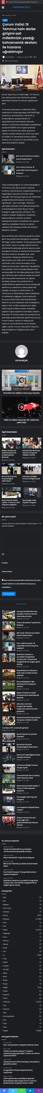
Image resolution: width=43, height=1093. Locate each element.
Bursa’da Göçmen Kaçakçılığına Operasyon (9, 478)
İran (4, 951)
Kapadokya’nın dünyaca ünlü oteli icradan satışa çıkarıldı (27, 673)
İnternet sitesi (7, 571)
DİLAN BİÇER (9, 57)
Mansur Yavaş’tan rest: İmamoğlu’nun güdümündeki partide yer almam (27, 821)
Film (4, 926)
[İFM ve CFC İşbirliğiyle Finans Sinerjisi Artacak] (8, 758)
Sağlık (5, 987)
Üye (4, 1020)
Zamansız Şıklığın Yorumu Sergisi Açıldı (31, 477)
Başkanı (6, 904)
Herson (5, 944)
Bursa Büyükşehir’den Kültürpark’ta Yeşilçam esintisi (26, 684)
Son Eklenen (21, 604)
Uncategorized (8, 1016)
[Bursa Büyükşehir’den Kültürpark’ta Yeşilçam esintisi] (8, 684)
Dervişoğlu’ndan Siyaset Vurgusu (29, 501)
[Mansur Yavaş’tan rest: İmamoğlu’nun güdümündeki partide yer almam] (8, 820)
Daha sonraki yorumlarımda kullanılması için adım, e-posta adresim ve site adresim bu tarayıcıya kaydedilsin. (21, 583)
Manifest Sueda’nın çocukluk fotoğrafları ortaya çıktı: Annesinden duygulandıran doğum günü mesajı (28, 659)
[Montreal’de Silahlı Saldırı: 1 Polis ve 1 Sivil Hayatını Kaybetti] (11, 492)
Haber (14, 15)
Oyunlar (6, 969)
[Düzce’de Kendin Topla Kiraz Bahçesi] (8, 625)
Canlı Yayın (7, 908)
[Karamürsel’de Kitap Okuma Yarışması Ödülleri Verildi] (31, 443)
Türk (4, 1005)
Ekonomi (6, 919)
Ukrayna (6, 1009)
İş (3, 955)
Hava (5, 937)
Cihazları (6, 912)
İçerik (5, 948)
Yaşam (5, 1031)
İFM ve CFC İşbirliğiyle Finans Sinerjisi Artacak (28, 756)
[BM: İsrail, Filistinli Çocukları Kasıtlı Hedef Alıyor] (8, 159)
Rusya (5, 984)
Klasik (5, 962)
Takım (5, 998)
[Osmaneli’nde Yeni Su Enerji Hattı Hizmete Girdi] (8, 778)
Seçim (5, 991)
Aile (4, 901)
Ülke (4, 1013)
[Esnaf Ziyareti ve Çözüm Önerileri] (8, 737)
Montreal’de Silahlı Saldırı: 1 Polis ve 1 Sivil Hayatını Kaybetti (11, 502)
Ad (3, 554)
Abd (4, 897)
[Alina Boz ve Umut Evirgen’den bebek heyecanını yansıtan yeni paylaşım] (8, 707)
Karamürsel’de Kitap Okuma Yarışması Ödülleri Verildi (31, 452)
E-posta (5, 563)
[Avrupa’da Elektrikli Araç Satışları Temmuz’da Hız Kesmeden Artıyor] (8, 614)
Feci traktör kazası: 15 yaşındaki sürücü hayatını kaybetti (27, 170)
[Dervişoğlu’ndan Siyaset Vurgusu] (31, 492)
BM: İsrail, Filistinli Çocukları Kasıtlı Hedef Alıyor (22, 2)
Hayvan (6, 941)
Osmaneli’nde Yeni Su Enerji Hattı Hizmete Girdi (28, 776)
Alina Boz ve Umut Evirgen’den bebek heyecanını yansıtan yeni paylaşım (27, 707)
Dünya (5, 915)
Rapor (5, 973)
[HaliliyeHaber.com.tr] (21, 7)
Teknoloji (6, 1002)
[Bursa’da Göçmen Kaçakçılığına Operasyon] (11, 469)
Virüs (5, 1023)
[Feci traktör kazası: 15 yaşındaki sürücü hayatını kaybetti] (8, 170)
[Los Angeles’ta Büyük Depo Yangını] (8, 810)
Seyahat (6, 995)
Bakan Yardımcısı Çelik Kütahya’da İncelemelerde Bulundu (9, 453)
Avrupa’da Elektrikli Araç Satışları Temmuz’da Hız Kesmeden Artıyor (27, 613)
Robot (5, 980)
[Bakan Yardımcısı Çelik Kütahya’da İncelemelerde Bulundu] (11, 443)
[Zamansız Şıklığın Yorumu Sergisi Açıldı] (31, 469)
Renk (5, 977)
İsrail (5, 959)
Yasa (5, 1027)
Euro (4, 922)
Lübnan (6, 966)
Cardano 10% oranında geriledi (15, 728)
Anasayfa (7, 15)
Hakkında (6, 933)
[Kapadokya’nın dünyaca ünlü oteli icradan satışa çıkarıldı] (8, 673)
